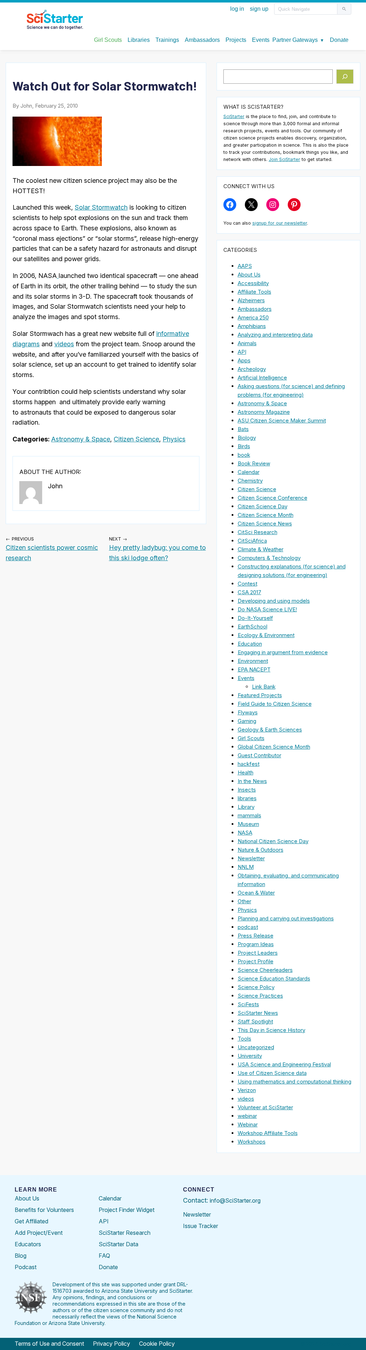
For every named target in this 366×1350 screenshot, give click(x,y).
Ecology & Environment (266, 635)
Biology (247, 437)
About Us (249, 274)
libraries (247, 798)
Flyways (248, 712)
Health (245, 772)
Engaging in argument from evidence (283, 652)
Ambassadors (255, 308)
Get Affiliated (31, 1221)
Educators (28, 1244)
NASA (245, 832)
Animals (247, 343)
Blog (20, 1255)
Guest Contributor (259, 755)
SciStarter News (258, 1012)
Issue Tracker (200, 1226)
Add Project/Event (39, 1233)
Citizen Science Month (265, 515)
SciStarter (233, 116)
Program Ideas (256, 944)
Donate (108, 1267)
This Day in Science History (271, 1030)
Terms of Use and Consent (49, 1343)
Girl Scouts (251, 738)
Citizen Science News (265, 523)
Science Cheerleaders (265, 970)
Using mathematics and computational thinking (294, 1081)
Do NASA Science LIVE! (267, 609)
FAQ (104, 1255)
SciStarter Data (118, 1244)
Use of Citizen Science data (272, 1073)
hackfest (248, 763)
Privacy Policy (111, 1343)
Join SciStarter (284, 159)
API (242, 351)
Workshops (252, 1141)
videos (64, 344)
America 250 (253, 317)
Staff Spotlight (255, 1021)
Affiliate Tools (254, 291)
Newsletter (251, 858)
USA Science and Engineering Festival (284, 1064)
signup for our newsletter (279, 223)
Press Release (255, 935)
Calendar (248, 472)
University (250, 1055)
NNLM (246, 867)
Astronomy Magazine (264, 412)
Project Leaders (258, 952)
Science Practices (260, 995)
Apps (244, 360)
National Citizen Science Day (273, 841)
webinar (247, 1115)
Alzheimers (251, 300)
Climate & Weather (260, 549)
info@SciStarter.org (235, 1200)
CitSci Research (257, 532)
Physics (174, 439)
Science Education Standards (274, 978)
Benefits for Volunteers (44, 1210)
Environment (253, 660)
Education (250, 643)
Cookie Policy (157, 1343)
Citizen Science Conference (272, 497)
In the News (252, 781)
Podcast (25, 1267)
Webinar (248, 1124)
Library (246, 806)
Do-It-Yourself (255, 618)
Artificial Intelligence (262, 377)
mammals (249, 815)
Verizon (247, 1090)
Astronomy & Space (80, 439)
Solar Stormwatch (101, 207)
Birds (244, 446)
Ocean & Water (256, 892)
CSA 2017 (249, 592)
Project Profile (255, 961)
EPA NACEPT (254, 669)
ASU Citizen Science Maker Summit (282, 420)
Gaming (247, 721)
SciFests (248, 1004)
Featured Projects (260, 695)
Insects (247, 789)
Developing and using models (274, 600)
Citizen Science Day (262, 506)
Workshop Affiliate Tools (268, 1133)
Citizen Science (136, 439)
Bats (243, 429)
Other (244, 901)
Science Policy (256, 987)
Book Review (254, 463)
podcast (248, 927)
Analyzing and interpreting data (275, 334)
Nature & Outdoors (260, 849)
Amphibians (252, 326)
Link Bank (264, 686)
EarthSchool (252, 626)
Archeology (252, 369)
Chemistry (250, 480)
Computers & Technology (269, 557)
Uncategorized (256, 1047)
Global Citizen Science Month (274, 746)
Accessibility (253, 283)
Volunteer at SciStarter (265, 1107)
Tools (244, 1038)
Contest (247, 583)
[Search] (345, 76)
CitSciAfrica (252, 540)
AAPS (245, 266)
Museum (248, 824)
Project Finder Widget (126, 1210)
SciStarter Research (124, 1233)
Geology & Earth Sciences (270, 729)
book (244, 454)
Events (246, 678)
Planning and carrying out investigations (286, 918)
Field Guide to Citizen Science (275, 703)
